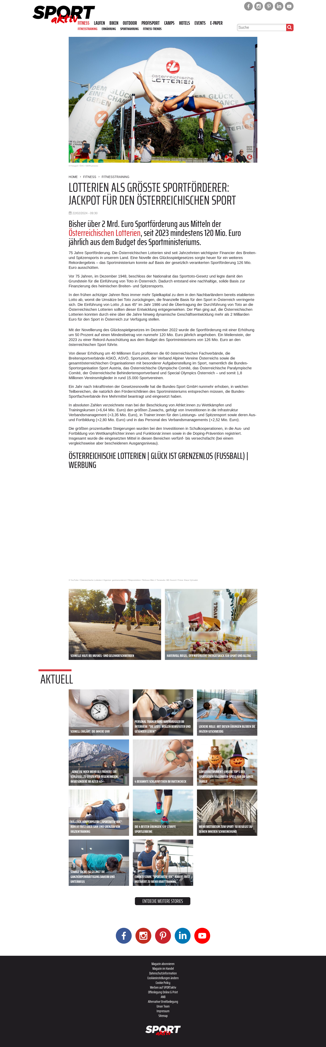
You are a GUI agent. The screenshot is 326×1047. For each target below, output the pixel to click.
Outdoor (130, 23)
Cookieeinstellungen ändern (163, 978)
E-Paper (216, 23)
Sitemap (163, 1016)
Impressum (163, 1011)
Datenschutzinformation (163, 973)
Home (73, 177)
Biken (113, 23)
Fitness (83, 23)
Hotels (184, 23)
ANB (163, 997)
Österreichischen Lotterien (105, 233)
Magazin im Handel (163, 968)
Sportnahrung (129, 28)
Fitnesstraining (87, 28)
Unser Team (163, 1006)
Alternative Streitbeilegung (163, 1001)
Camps (169, 23)
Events (200, 23)
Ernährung (109, 28)
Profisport (150, 23)
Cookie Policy (163, 983)
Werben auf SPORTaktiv (163, 987)
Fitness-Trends (152, 28)
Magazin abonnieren (163, 964)
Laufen (99, 23)
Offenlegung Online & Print (163, 992)
